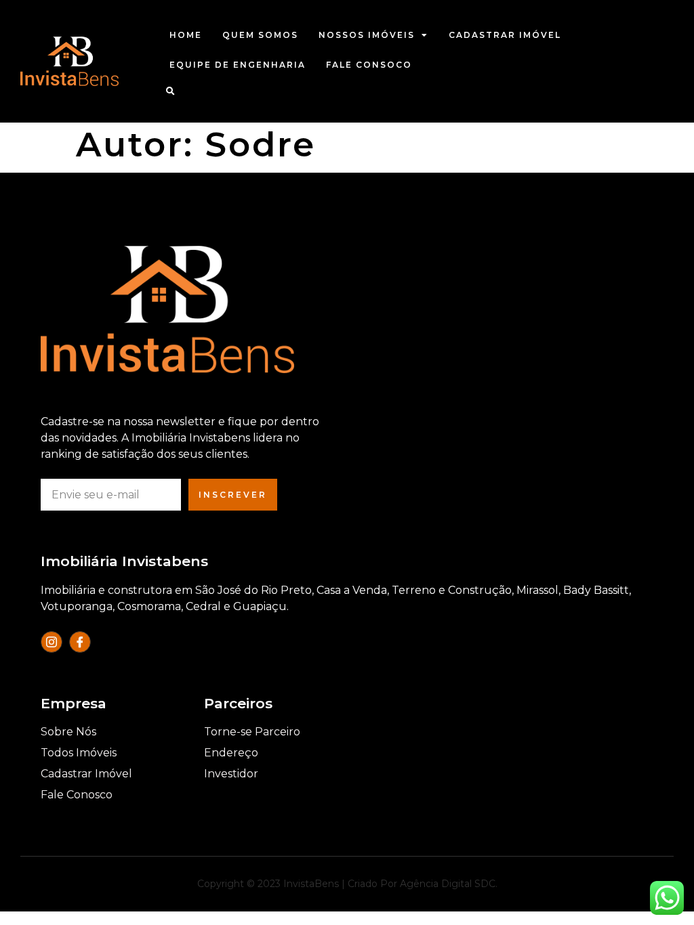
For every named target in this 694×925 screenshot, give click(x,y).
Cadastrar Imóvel (505, 35)
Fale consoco (369, 65)
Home (185, 35)
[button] (170, 91)
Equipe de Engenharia (237, 65)
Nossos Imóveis (367, 35)
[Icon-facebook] (80, 642)
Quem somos (260, 35)
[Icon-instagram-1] (51, 642)
